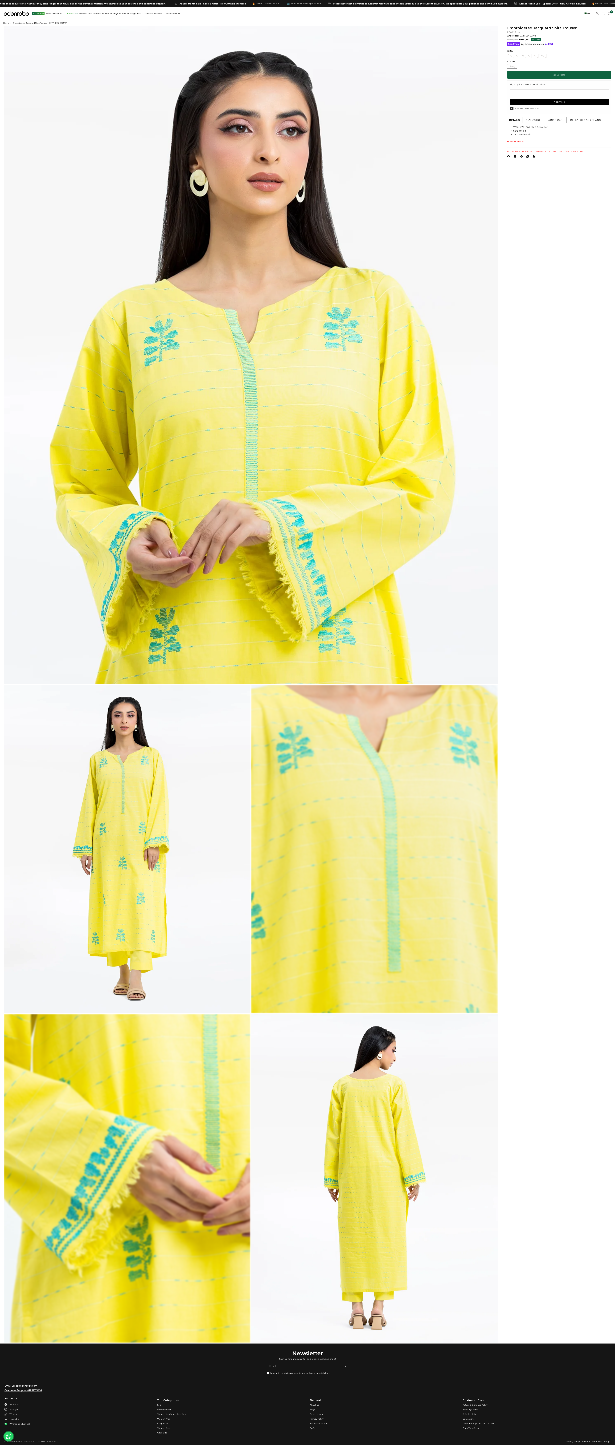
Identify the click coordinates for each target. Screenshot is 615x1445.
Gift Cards (162, 1433)
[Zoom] (491, 33)
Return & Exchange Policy (475, 1405)
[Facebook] (509, 156)
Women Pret (85, 13)
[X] (516, 156)
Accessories (171, 13)
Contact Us (468, 1419)
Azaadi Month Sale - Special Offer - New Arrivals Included (281, 3)
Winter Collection (153, 13)
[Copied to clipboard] (534, 156)
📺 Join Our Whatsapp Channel (31, 4)
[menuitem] (38, 13)
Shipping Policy (470, 1414)
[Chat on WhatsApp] (8, 1436)
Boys (115, 13)
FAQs (312, 1428)
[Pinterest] (522, 156)
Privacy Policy (317, 1419)
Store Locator (316, 1414)
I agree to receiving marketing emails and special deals (300, 1373)
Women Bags (163, 1428)
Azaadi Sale (38, 13)
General (315, 1400)
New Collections (54, 13)
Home (6, 23)
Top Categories (168, 1400)
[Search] (603, 13)
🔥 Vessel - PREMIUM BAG (335, 4)
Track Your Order (471, 1428)
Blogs (312, 1409)
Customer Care (473, 1400)
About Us (314, 1405)
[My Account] (597, 13)
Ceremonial (72, 13)
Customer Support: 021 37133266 (23, 1390)
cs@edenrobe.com (26, 1385)
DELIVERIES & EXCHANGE (586, 120)
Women (97, 13)
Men (107, 13)
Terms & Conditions (592, 1441)
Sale (159, 1405)
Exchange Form (470, 1409)
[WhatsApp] (528, 156)
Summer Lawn (164, 1409)
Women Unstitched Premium (171, 1414)
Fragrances (135, 13)
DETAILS (514, 120)
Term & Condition (318, 1423)
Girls (124, 13)
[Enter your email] (345, 1366)
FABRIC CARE (555, 120)
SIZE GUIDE (533, 120)
